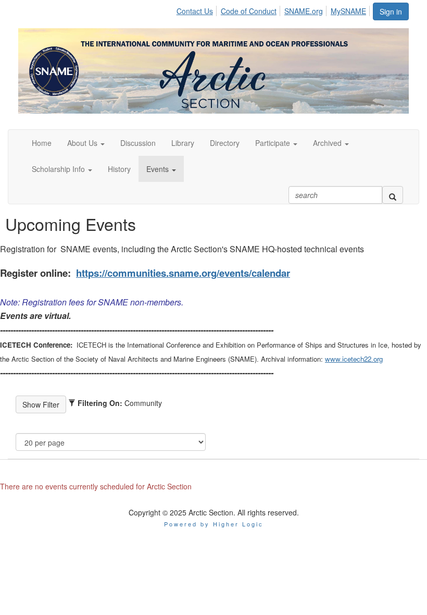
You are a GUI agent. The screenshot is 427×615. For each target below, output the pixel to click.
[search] (392, 195)
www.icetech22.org (354, 359)
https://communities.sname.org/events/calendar (183, 273)
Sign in (391, 11)
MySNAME (348, 11)
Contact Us (195, 11)
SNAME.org (303, 11)
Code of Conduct (249, 11)
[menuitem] (197, 9)
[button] (85, 143)
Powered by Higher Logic (213, 524)
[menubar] (274, 9)
